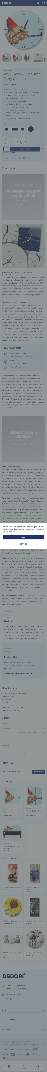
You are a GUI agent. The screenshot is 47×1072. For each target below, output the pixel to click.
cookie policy (11, 531)
